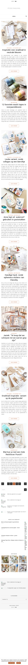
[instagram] (12, 1)
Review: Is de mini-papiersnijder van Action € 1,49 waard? (16, 512)
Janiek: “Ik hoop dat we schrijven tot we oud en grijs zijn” (14, 338)
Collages (9, 157)
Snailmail (9, 47)
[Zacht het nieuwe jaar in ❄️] (14, 568)
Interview (14, 333)
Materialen (14, 102)
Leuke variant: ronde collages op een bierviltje (14, 160)
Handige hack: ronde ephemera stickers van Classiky (14, 277)
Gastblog (10, 215)
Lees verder (14, 71)
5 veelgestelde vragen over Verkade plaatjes (16, 588)
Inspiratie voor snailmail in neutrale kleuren (14, 51)
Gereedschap (14, 450)
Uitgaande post (17, 47)
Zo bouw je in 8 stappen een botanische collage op (15, 506)
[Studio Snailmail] (14, 8)
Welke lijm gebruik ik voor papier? (14, 494)
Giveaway (10, 273)
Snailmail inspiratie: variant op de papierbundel (14, 397)
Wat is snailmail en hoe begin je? (14, 500)
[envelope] (15, 1)
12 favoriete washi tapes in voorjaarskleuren (14, 105)
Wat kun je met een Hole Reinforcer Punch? (14, 453)
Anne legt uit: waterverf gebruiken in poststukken (14, 218)
